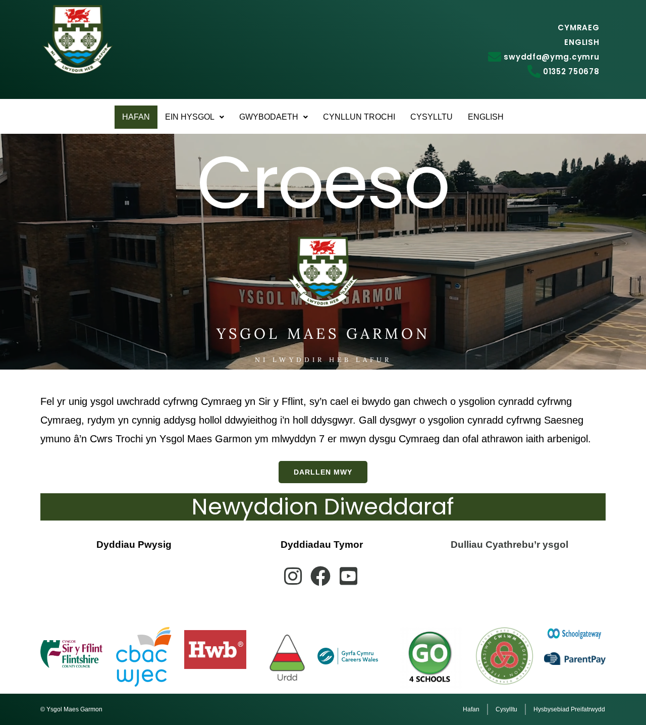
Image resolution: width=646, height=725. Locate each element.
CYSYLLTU (431, 117)
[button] (194, 117)
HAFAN (136, 117)
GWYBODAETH (268, 117)
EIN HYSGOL (189, 117)
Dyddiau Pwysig (134, 544)
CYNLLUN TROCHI (359, 117)
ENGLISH (486, 117)
